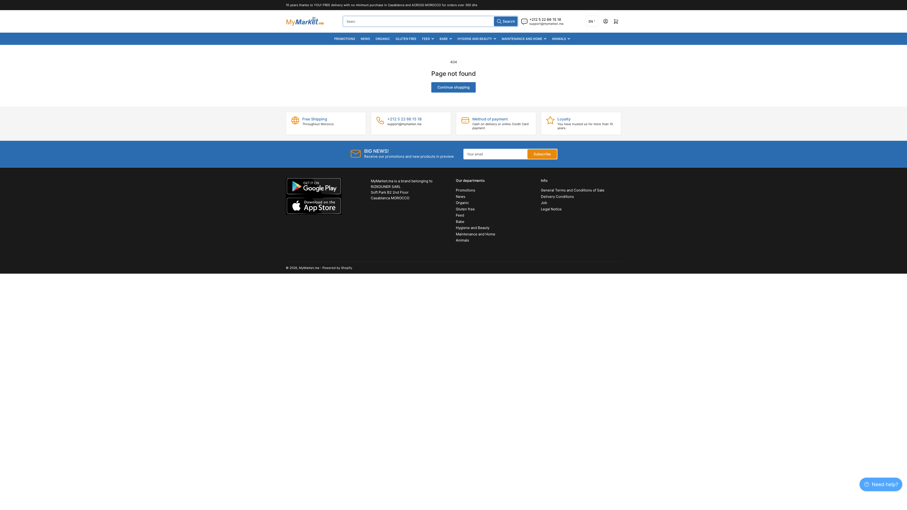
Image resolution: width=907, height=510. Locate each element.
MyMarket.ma (309, 268)
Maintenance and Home (522, 39)
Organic (383, 39)
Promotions (344, 39)
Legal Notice (551, 209)
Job (544, 202)
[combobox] (430, 21)
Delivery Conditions (557, 196)
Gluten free (406, 39)
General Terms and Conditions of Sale (572, 190)
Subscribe (542, 154)
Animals (559, 39)
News (365, 39)
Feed (426, 39)
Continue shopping (453, 87)
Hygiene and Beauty (475, 39)
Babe (444, 39)
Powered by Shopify (337, 268)
